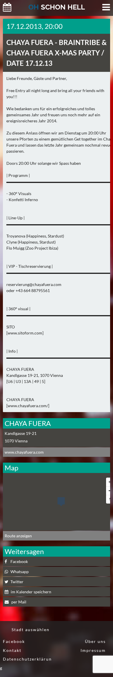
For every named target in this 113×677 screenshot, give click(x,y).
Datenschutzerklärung (26, 663)
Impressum (93, 650)
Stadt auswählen (31, 629)
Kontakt (12, 650)
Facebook (14, 641)
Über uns (95, 641)
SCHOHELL (56, 7)
